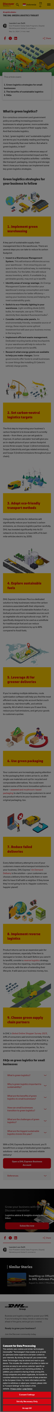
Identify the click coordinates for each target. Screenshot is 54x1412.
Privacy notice (16, 1389)
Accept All (27, 1408)
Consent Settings (27, 1395)
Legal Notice (27, 1389)
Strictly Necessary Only (27, 1401)
